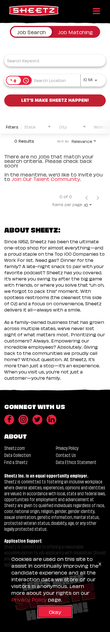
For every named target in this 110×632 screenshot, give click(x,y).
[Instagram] (23, 420)
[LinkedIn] (51, 420)
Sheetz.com (14, 448)
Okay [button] (55, 611)
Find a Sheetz (16, 462)
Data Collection (17, 455)
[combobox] (52, 60)
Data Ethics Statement (76, 462)
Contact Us (66, 455)
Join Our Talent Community (46, 178)
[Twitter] (37, 420)
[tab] (31, 32)
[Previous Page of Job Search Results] (86, 196)
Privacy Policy (67, 448)
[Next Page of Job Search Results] (98, 196)
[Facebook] (9, 420)
